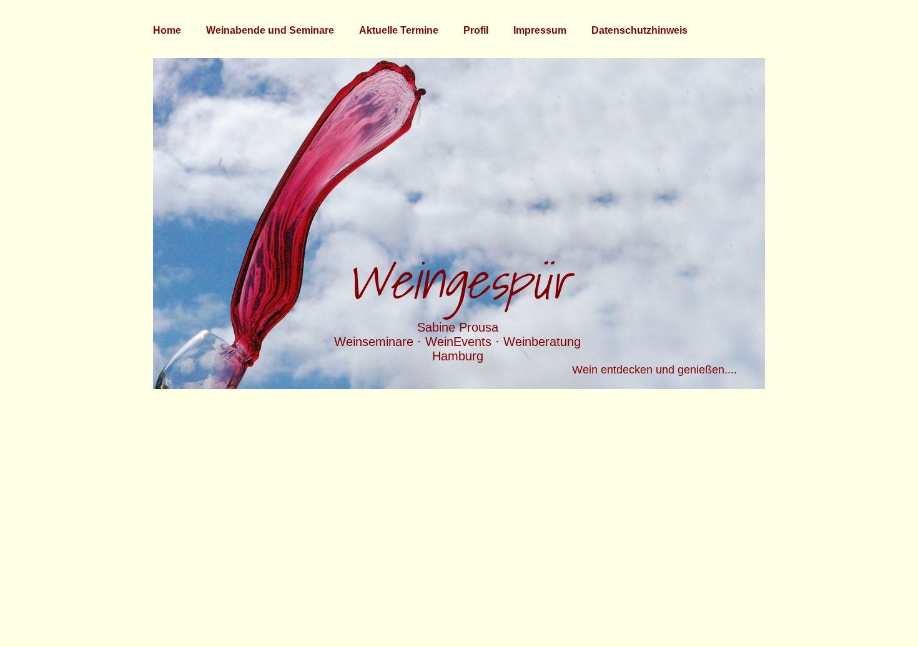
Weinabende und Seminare (270, 30)
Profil (475, 30)
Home (167, 30)
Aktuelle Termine (398, 30)
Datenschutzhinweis (639, 30)
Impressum (539, 30)
